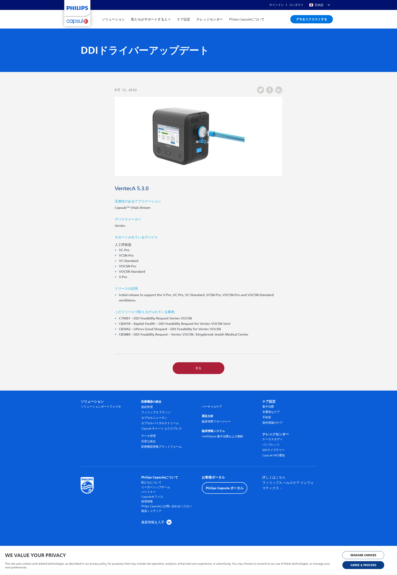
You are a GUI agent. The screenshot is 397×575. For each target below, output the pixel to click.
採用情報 (147, 501)
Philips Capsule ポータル (225, 488)
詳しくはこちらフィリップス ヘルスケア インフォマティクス (288, 483)
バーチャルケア (212, 406)
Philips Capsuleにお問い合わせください (166, 506)
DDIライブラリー (273, 450)
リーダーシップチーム (155, 487)
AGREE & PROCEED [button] (363, 565)
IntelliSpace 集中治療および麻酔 (222, 436)
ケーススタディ (272, 439)
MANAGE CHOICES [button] (363, 555)
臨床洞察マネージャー (216, 421)
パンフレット (271, 444)
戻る (198, 368)
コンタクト (296, 4)
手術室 (266, 417)
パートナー (148, 492)
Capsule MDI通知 (273, 455)
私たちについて (151, 482)
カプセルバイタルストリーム (160, 423)
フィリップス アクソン (156, 412)
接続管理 (147, 407)
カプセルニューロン (154, 417)
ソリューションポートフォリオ (101, 406)
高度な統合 (148, 441)
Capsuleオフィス (152, 496)
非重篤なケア (271, 412)
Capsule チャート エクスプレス (161, 428)
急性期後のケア (272, 422)
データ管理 (148, 436)
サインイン (276, 4)
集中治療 (268, 406)
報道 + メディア (151, 511)
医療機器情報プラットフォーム (161, 446)
